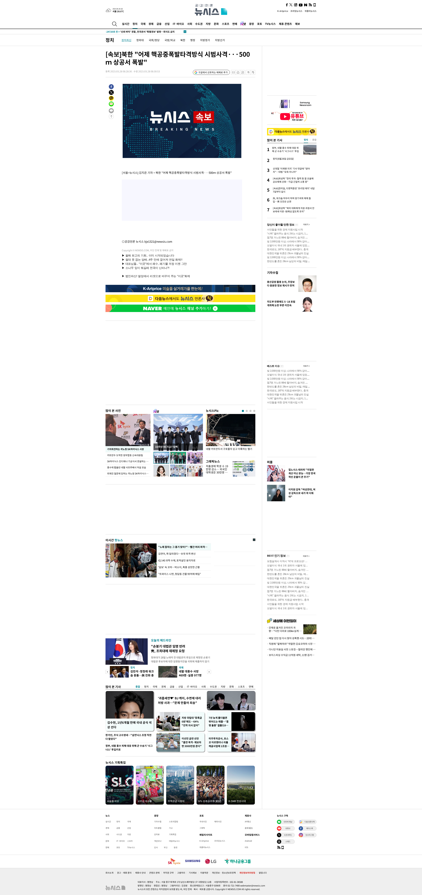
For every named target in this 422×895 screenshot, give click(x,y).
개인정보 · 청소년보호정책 (224, 872)
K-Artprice (282, 11)
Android (248, 840)
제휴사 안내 (140, 872)
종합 (138, 686)
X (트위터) (287, 834)
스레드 (287, 841)
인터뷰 (157, 834)
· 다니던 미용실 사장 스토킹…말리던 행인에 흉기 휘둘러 (291, 649)
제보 (297, 24)
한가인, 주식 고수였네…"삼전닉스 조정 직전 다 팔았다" (128, 737)
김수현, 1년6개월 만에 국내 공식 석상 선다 (129, 724)
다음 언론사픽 (309, 821)
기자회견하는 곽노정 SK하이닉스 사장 (125, 449)
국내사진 (203, 821)
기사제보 (193, 872)
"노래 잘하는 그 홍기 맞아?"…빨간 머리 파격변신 (183, 547)
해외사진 (218, 821)
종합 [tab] (314, 139)
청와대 (140, 40)
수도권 (199, 24)
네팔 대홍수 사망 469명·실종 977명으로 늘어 (190, 675)
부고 (165, 847)
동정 (175, 847)
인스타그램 (309, 834)
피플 (270, 462)
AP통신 (248, 821)
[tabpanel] (230, 434)
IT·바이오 (178, 24)
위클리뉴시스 (310, 11)
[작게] (248, 72)
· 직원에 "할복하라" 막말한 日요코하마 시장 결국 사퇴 (291, 643)
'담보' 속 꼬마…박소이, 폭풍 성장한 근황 (179, 567)
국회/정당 (154, 40)
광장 (251, 24)
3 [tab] (250, 411)
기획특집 (172, 834)
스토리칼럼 (173, 821)
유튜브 (287, 828)
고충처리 (181, 872)
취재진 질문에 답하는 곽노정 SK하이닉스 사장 (129, 473)
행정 (192, 40)
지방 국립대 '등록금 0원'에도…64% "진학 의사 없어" (192, 721)
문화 (216, 24)
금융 (159, 24)
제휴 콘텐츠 (285, 24)
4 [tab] (254, 411)
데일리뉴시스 (174, 840)
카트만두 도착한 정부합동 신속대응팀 (125, 455)
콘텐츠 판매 (154, 872)
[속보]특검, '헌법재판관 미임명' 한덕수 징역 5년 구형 (138, 31)
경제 (151, 24)
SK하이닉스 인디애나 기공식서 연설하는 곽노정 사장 (129, 461)
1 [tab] (243, 411)
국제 (143, 24)
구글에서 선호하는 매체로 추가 (213, 72)
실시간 (125, 24)
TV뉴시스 (270, 24)
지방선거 (220, 40)
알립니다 (263, 872)
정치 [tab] (306, 139)
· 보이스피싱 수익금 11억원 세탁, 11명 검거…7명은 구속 (291, 655)
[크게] (253, 72)
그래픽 (202, 827)
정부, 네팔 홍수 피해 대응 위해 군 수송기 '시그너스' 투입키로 (129, 747)
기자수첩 (272, 272)
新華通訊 (249, 827)
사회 (189, 24)
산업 (167, 24)
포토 (259, 24)
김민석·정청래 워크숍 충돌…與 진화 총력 (142, 675)
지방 (208, 24)
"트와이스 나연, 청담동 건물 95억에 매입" (179, 574)
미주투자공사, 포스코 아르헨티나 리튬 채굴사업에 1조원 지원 (219, 742)
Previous (107, 672)
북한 (182, 40)
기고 (171, 827)
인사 (156, 847)
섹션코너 (157, 840)
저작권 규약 (168, 872)
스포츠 (225, 24)
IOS (246, 847)
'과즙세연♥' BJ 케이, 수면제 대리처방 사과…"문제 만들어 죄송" (179, 700)
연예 (234, 24)
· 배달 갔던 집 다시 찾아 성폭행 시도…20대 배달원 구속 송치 (291, 638)
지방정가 (205, 40)
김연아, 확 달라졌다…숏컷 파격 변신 (177, 553)
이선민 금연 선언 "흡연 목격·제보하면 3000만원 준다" (192, 742)
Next (209, 672)
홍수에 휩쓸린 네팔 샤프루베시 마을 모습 (126, 467)
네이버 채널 (288, 821)
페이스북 (309, 828)
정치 (135, 24)
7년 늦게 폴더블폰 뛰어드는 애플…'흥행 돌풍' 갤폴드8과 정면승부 (219, 721)
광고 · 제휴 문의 (124, 872)
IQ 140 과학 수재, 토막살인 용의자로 (177, 560)
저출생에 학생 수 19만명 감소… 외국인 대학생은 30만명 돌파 (217, 471)
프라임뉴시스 (296, 11)
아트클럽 (157, 827)
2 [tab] (247, 411)
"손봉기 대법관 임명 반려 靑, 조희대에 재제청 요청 (168, 648)
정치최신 (126, 40)
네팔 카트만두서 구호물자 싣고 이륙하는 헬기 (229, 449)
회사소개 (109, 872)
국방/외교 (170, 40)
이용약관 (204, 872)
